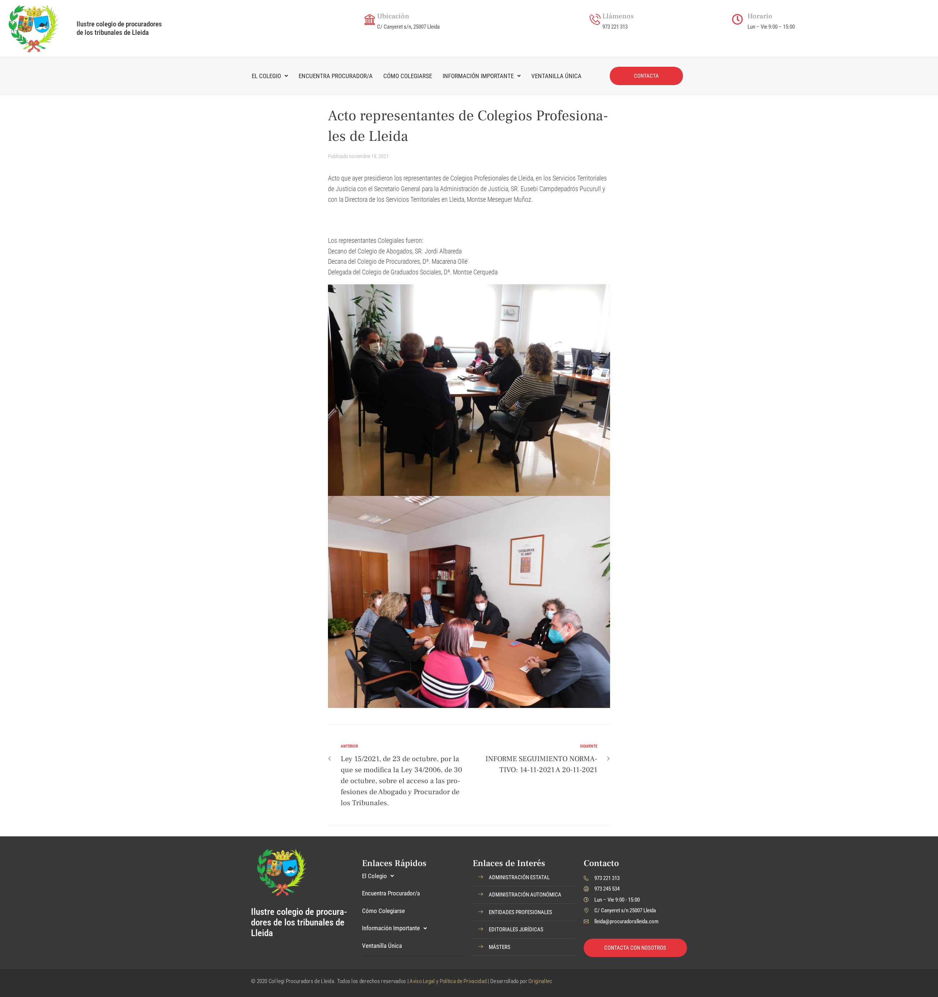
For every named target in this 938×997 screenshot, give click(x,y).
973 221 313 (615, 26)
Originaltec (540, 981)
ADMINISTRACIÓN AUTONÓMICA (525, 894)
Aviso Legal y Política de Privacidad (448, 981)
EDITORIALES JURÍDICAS (516, 929)
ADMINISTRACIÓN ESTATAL (519, 877)
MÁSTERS (499, 947)
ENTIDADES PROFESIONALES (520, 912)
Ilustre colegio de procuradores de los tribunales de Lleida (119, 28)
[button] (524, 878)
